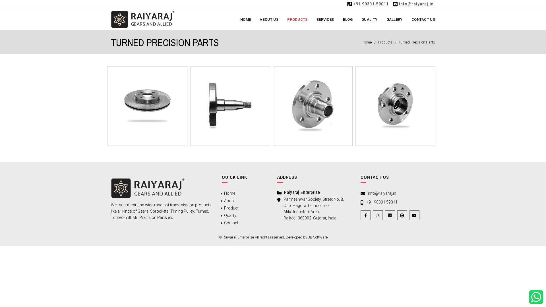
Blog (348, 19)
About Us (269, 19)
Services (325, 19)
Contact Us (423, 19)
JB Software (318, 237)
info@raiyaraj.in (416, 4)
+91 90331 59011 (371, 4)
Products (297, 19)
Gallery (394, 19)
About (229, 200)
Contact (231, 223)
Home (245, 19)
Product (231, 208)
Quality (369, 19)
